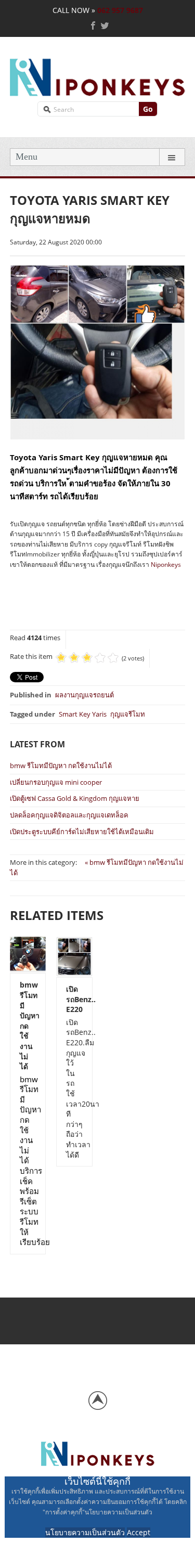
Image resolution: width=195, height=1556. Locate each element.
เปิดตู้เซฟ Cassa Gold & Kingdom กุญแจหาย (74, 798)
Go (148, 109)
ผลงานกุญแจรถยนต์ (84, 694)
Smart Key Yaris (83, 714)
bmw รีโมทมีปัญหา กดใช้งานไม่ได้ (61, 765)
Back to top (97, 1400)
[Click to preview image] (97, 351)
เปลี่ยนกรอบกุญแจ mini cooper (56, 782)
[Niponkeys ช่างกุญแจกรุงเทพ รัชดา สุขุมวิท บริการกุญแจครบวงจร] (97, 75)
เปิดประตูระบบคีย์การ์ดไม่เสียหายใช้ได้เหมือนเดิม (82, 831)
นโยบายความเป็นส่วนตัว (85, 1532)
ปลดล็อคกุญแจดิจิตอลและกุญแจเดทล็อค (69, 815)
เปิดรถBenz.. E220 (74, 999)
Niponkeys (166, 564)
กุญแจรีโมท (127, 714)
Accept (138, 1532)
